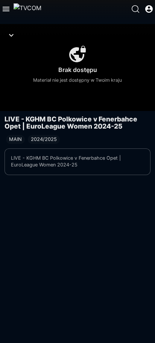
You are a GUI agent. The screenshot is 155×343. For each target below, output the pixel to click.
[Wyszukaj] (135, 8)
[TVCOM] (27, 9)
